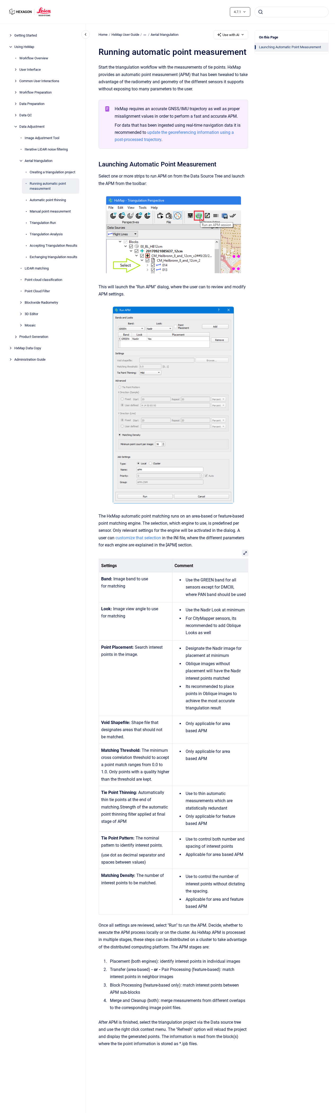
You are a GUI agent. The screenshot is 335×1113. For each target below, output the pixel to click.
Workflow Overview (33, 58)
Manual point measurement (50, 211)
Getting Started (25, 35)
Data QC (25, 115)
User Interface (30, 70)
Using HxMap (24, 47)
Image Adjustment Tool (42, 138)
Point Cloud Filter (37, 291)
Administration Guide (30, 359)
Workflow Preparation (35, 92)
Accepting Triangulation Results (53, 246)
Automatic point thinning (48, 200)
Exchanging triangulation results (53, 257)
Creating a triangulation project (52, 172)
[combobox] (291, 12)
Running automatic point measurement (48, 186)
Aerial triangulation (38, 161)
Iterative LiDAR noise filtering (46, 149)
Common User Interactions (39, 81)
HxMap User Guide (125, 35)
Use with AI (230, 35)
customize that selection (138, 537)
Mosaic (30, 325)
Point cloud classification (43, 280)
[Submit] (260, 12)
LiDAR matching (37, 268)
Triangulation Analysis (46, 234)
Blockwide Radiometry (41, 302)
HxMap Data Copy (27, 348)
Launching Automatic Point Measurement (290, 47)
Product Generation (33, 337)
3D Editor (31, 314)
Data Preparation (31, 104)
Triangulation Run (43, 223)
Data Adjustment (31, 127)
